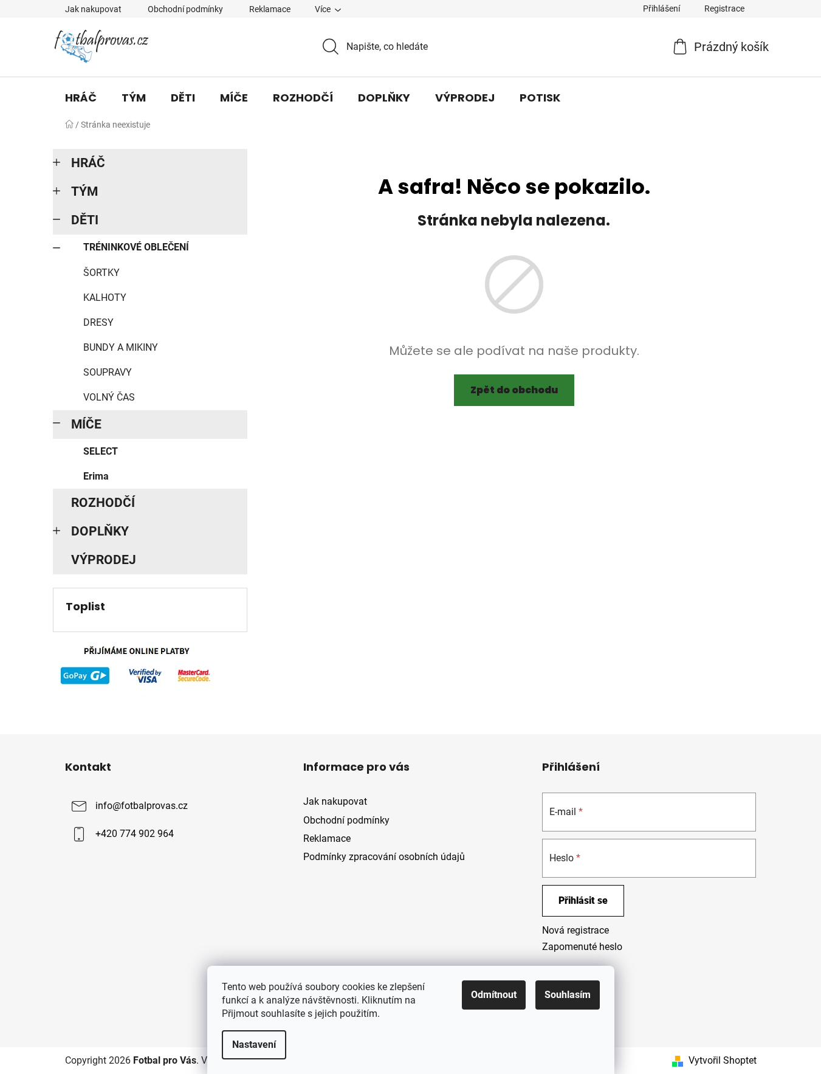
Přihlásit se (583, 900)
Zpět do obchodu (514, 390)
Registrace (724, 8)
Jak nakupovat (93, 9)
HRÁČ (88, 163)
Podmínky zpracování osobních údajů (384, 856)
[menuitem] (81, 98)
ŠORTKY (101, 272)
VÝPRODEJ (103, 559)
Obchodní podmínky (185, 9)
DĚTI (84, 220)
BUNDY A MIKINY (120, 347)
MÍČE (86, 424)
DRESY (98, 322)
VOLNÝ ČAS (109, 397)
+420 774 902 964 (134, 834)
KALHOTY (104, 297)
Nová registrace (575, 930)
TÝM (84, 191)
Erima (96, 476)
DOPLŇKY (100, 531)
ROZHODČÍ (103, 502)
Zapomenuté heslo (582, 946)
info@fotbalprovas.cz (141, 806)
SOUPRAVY (107, 372)
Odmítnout (494, 994)
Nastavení (254, 1044)
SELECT (100, 451)
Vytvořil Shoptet (723, 1060)
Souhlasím (567, 994)
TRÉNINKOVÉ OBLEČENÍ (136, 247)
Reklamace (269, 9)
